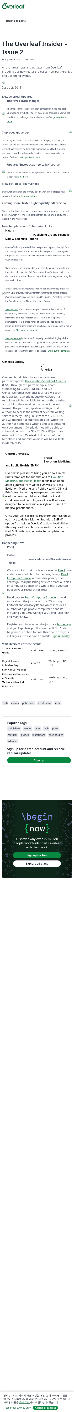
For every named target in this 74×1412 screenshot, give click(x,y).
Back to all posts (14, 20)
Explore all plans (37, 863)
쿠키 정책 (24, 1402)
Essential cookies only (18, 1407)
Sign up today (61, 636)
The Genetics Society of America (45, 381)
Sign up (39, 760)
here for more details (26, 196)
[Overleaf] (13, 6)
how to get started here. (29, 157)
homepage (64, 624)
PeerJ (61, 570)
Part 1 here (22, 176)
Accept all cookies (45, 1407)
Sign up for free (37, 855)
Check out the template (27, 330)
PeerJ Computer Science (40, 597)
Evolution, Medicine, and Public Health (34, 479)
